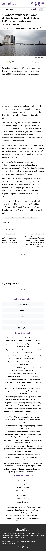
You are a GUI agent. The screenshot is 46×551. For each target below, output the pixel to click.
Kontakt (4, 543)
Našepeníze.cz (21, 518)
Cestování (36, 508)
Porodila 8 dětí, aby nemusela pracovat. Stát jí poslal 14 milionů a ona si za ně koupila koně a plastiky (23, 419)
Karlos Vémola (23, 499)
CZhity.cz (10, 518)
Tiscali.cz (9, 508)
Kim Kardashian (23, 495)
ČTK (8, 223)
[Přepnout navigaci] (35, 3)
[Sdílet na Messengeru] (6, 229)
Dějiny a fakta (23, 328)
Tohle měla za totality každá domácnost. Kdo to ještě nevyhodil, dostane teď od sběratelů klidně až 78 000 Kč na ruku (23, 448)
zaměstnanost (31, 218)
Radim (12, 9)
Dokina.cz (35, 516)
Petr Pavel (23, 484)
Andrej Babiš (23, 481)
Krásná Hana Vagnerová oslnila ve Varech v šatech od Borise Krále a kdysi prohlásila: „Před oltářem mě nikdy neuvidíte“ (34, 241)
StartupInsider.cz (23, 521)
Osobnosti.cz (10, 513)
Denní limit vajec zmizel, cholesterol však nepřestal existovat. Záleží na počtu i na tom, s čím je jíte (23, 382)
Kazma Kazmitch (23, 491)
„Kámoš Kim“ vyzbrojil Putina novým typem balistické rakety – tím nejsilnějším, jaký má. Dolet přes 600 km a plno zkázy (23, 434)
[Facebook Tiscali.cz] (18, 546)
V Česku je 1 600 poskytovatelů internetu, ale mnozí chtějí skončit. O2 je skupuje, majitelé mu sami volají (23, 411)
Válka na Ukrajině (23, 304)
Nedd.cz (9, 516)
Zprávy (17, 508)
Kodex (13, 543)
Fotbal (23, 316)
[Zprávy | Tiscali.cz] (9, 3)
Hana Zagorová (23, 488)
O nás (9, 543)
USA (13, 218)
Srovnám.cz (33, 518)
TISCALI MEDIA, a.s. (17, 541)
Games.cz (11, 510)
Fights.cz (26, 516)
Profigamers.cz (22, 510)
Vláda (8, 218)
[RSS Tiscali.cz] (26, 546)
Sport (23, 508)
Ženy (29, 508)
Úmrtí (23, 322)
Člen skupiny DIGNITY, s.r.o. (32, 541)
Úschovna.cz (35, 513)
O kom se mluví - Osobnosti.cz (23, 475)
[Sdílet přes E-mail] (12, 229)
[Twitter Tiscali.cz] (22, 546)
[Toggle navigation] (42, 3)
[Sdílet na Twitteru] (9, 229)
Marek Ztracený (23, 502)
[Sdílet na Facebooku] (3, 229)
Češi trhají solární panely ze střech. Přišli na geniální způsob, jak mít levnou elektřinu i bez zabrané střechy (23, 457)
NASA (23, 218)
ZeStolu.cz (34, 510)
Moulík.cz (17, 516)
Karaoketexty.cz (22, 513)
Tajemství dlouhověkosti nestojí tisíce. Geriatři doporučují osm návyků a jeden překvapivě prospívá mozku (23, 390)
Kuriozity (23, 310)
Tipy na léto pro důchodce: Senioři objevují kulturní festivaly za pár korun (10, 239)
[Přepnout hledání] (32, 3)
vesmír (18, 218)
